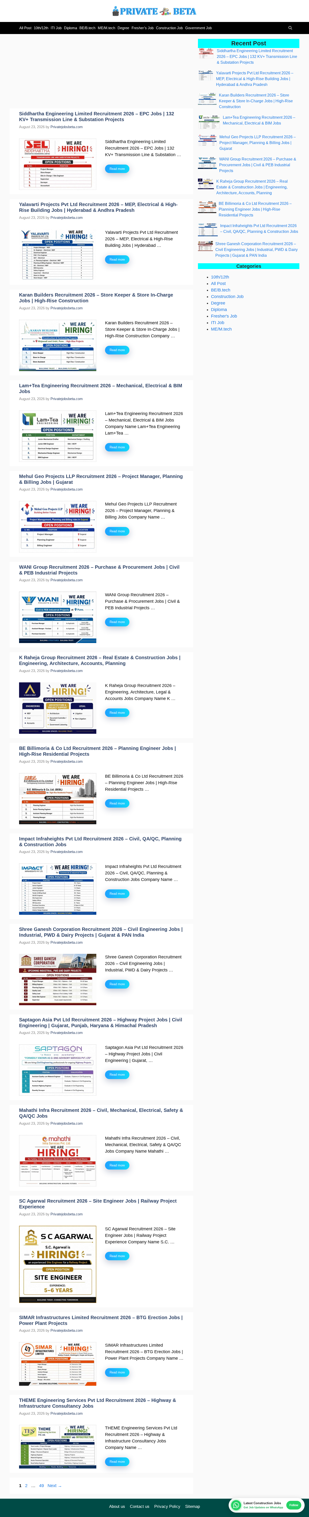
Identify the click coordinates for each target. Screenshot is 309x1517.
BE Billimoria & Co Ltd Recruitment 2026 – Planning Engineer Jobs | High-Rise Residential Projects (255, 209)
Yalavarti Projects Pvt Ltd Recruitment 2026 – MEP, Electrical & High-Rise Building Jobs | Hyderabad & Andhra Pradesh (254, 79)
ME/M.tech (106, 28)
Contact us (139, 1506)
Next (55, 1485)
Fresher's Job (224, 316)
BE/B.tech (87, 28)
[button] (289, 28)
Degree (123, 28)
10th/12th (41, 28)
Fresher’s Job (143, 28)
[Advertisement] (101, 72)
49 (42, 1485)
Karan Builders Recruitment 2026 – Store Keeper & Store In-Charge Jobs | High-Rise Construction (256, 101)
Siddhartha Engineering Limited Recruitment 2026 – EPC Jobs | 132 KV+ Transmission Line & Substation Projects (257, 56)
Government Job (198, 28)
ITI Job (56, 28)
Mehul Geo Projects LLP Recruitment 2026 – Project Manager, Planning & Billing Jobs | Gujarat (257, 143)
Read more (117, 169)
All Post (25, 28)
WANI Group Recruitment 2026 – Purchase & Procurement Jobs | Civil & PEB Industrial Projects (257, 165)
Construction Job (169, 28)
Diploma (70, 28)
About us (117, 1506)
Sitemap (192, 1506)
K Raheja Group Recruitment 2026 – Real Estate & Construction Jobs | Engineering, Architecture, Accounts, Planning (252, 187)
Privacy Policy (167, 1506)
